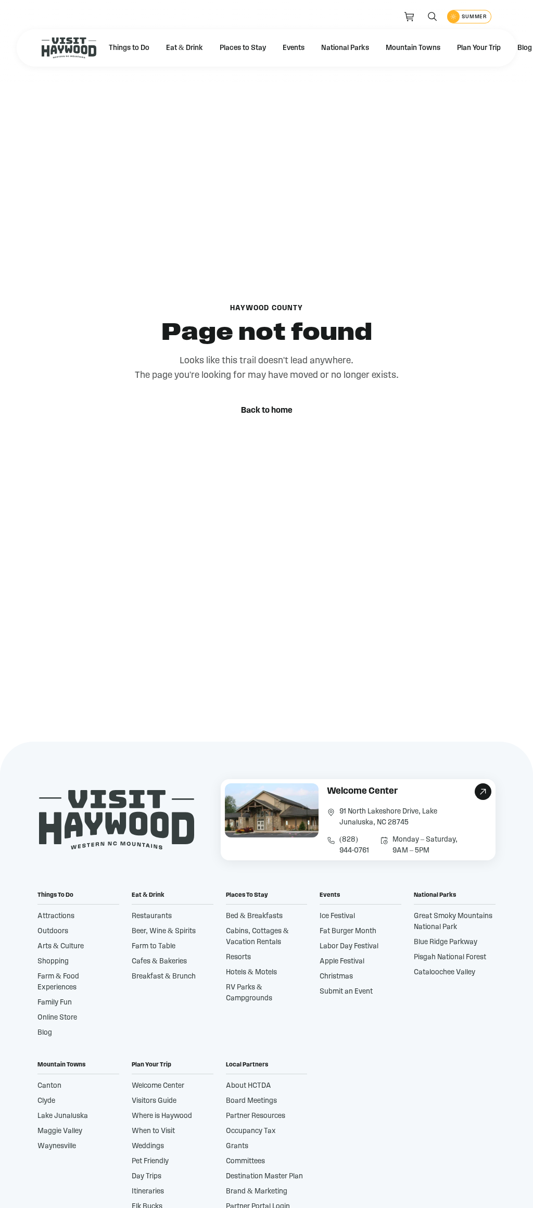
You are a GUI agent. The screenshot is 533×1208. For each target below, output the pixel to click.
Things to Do (129, 48)
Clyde (46, 1100)
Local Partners (247, 1064)
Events (293, 48)
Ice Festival (337, 916)
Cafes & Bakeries (159, 961)
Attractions (55, 916)
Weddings (148, 1146)
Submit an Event (346, 991)
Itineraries (148, 1191)
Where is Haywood (162, 1116)
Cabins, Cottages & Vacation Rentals (257, 936)
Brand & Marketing (256, 1191)
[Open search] (432, 16)
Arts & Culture (60, 946)
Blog (44, 1032)
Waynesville (56, 1146)
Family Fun (54, 1002)
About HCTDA (248, 1085)
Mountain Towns (413, 48)
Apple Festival (342, 961)
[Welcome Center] (358, 819)
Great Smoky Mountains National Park (453, 921)
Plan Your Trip (479, 48)
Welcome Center (158, 1085)
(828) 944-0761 (354, 845)
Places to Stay (243, 48)
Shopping (53, 961)
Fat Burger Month (348, 931)
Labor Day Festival (349, 946)
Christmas (336, 976)
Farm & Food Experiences (58, 982)
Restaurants (152, 916)
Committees (245, 1161)
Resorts (238, 957)
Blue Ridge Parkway (445, 942)
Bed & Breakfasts (254, 916)
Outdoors (52, 931)
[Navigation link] (409, 16)
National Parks (345, 48)
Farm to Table (153, 946)
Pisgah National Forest (450, 957)
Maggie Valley (59, 1131)
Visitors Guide (154, 1100)
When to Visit (153, 1131)
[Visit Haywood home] (69, 47)
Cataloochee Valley (444, 972)
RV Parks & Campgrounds (249, 993)
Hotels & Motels (251, 972)
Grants (237, 1146)
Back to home (267, 410)
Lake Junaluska (62, 1116)
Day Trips (146, 1176)
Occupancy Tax (251, 1131)
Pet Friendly (150, 1161)
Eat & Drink (184, 48)
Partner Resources (255, 1116)
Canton (49, 1085)
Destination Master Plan (264, 1176)
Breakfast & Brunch (164, 976)
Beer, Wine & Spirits (164, 931)
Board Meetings (251, 1100)
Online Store (57, 1017)
